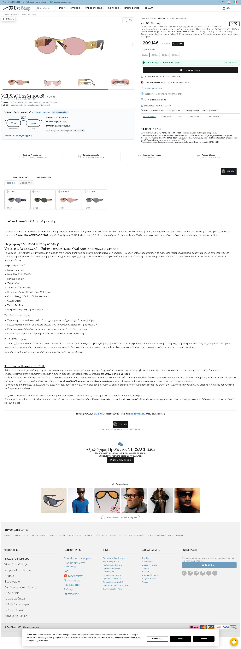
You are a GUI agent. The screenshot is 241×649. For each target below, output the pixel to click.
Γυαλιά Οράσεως (175, 535)
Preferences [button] (43, 640)
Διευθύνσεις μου (149, 565)
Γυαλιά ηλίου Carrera (112, 565)
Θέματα (149, 8)
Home (7, 14)
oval (214, 133)
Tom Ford (89, 535)
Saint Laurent (101, 535)
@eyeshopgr (122, 484)
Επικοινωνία (12, 581)
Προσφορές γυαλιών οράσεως (116, 585)
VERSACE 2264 (32, 14)
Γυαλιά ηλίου (108, 572)
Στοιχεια (166, 117)
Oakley (17, 535)
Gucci (62, 535)
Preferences (157, 639)
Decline (181, 639)
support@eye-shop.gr (17, 570)
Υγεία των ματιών (111, 561)
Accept (204, 639)
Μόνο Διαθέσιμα (20, 177)
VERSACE (23, 14)
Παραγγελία (192, 70)
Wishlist (145, 572)
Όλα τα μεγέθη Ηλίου (112, 589)
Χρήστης (146, 568)
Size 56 (11, 183)
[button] (45, 8)
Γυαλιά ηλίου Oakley (112, 575)
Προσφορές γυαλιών (112, 578)
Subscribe (208, 565)
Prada (70, 535)
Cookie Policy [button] (102, 638)
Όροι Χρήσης (72, 580)
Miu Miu (78, 535)
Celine (113, 535)
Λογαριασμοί (72, 584)
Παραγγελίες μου (150, 575)
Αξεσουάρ (26, 183)
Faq (66, 571)
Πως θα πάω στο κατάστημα (74, 564)
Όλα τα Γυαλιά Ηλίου (156, 535)
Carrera (34, 535)
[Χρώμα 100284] (145, 55)
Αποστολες (194, 117)
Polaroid (44, 535)
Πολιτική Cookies (15, 610)
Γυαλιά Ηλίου (12, 593)
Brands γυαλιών (137, 413)
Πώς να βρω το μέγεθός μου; (18, 136)
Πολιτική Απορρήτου (17, 604)
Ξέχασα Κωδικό (149, 578)
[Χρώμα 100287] (165, 55)
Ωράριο (9, 576)
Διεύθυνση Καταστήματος (20, 587)
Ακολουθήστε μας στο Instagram (122, 517)
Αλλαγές (69, 589)
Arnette (53, 535)
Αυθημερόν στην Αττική (35, 2)
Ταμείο (145, 582)
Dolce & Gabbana (136, 535)
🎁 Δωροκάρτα (73, 575)
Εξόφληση (213, 117)
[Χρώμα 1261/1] (155, 55)
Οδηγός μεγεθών (42, 112)
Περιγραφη (149, 117)
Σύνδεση (146, 558)
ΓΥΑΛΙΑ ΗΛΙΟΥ (15, 14)
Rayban (7, 535)
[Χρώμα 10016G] (175, 55)
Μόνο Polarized (44, 177)
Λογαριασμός (148, 561)
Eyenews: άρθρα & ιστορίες (115, 558)
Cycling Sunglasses (111, 568)
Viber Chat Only (14, 564)
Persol (25, 535)
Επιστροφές (71, 594)
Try (179, 117)
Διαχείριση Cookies (16, 616)
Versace (122, 535)
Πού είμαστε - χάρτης (78, 558)
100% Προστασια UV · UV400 (157, 106)
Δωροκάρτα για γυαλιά (113, 582)
